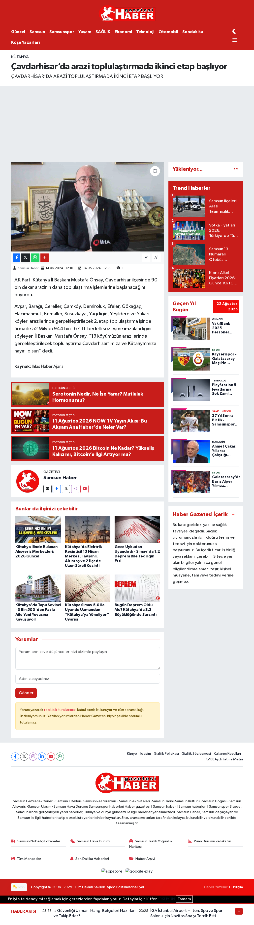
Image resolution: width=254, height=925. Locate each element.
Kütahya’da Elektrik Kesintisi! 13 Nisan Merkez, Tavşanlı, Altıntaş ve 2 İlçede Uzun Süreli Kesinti (83, 556)
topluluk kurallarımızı (60, 710)
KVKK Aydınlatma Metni (224, 759)
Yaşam (84, 32)
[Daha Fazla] (44, 257)
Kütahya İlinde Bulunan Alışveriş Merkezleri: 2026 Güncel (36, 551)
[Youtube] (84, 489)
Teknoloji (145, 32)
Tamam (184, 899)
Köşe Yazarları (25, 42)
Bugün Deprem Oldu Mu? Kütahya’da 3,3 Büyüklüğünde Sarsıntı (136, 609)
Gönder (26, 693)
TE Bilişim (235, 887)
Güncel (18, 32)
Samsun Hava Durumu (94, 841)
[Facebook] (57, 489)
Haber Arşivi (145, 859)
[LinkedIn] (42, 756)
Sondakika (192, 32)
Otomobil (168, 32)
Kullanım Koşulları (227, 753)
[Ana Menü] (234, 40)
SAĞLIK (102, 32)
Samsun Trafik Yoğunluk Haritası (151, 844)
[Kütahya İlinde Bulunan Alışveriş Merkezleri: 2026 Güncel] (38, 530)
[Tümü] (236, 169)
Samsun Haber (28, 268)
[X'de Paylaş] (25, 257)
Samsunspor (61, 32)
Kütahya (20, 57)
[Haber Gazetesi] (127, 13)
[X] (24, 756)
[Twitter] (66, 489)
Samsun (37, 32)
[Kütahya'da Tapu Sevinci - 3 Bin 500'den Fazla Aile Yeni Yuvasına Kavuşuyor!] (38, 588)
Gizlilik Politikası (166, 753)
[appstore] (112, 871)
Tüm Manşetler (29, 859)
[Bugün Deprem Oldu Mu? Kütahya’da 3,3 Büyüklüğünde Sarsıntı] (137, 588)
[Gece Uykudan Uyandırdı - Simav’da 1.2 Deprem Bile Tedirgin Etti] (137, 530)
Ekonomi (123, 32)
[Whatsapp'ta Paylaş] (35, 257)
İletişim (145, 753)
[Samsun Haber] (27, 481)
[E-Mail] (47, 489)
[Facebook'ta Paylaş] (16, 257)
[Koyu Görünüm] (234, 32)
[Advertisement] (127, 123)
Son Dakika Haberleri (92, 859)
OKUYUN (166, 899)
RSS (21, 887)
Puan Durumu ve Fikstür (212, 841)
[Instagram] (75, 489)
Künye (132, 753)
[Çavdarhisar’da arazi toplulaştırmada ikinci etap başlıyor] (87, 206)
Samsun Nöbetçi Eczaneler (38, 841)
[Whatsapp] (60, 756)
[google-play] (139, 871)
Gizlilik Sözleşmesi (196, 753)
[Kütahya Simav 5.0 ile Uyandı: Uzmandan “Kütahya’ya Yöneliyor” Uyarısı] (87, 588)
